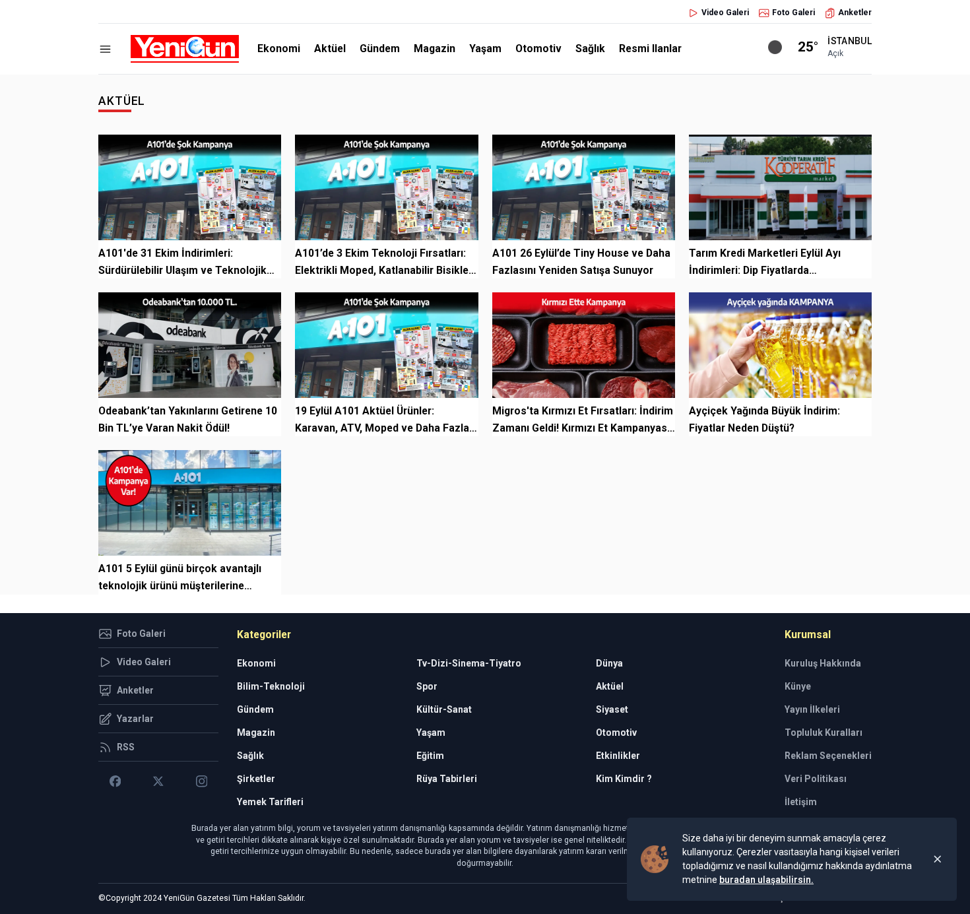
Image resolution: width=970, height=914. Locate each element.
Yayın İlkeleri (812, 709)
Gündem (380, 48)
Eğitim (430, 755)
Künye (798, 686)
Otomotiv (538, 48)
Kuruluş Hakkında (823, 663)
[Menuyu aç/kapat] (105, 49)
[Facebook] (115, 781)
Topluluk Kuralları (823, 732)
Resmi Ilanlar (650, 48)
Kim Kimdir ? (624, 778)
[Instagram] (201, 781)
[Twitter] (158, 781)
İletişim (801, 802)
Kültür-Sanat (444, 709)
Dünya (609, 663)
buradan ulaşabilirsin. (766, 879)
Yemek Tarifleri (270, 802)
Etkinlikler (618, 755)
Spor (426, 686)
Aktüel (330, 48)
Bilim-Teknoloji (271, 686)
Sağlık (590, 48)
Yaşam (485, 48)
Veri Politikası (816, 778)
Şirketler (256, 778)
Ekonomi (278, 48)
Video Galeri (725, 12)
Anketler (855, 12)
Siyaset (612, 709)
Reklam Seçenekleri (828, 755)
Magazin (434, 48)
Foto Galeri (793, 12)
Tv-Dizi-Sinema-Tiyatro (468, 663)
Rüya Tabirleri (446, 778)
